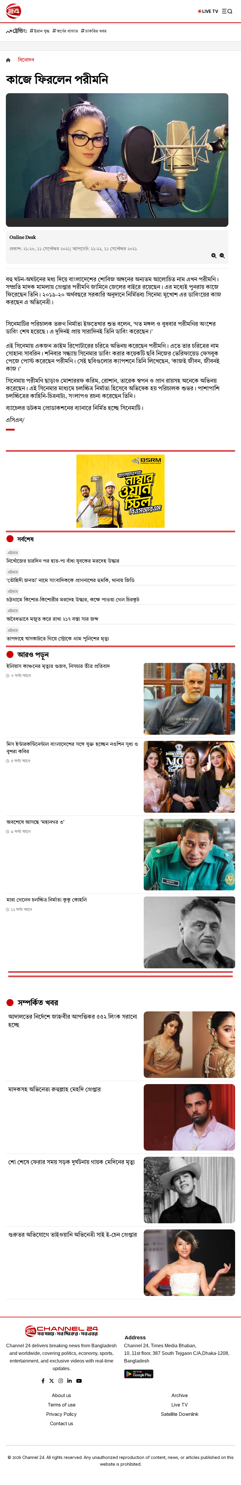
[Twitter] (51, 1381)
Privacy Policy (61, 1414)
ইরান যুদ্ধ (41, 31)
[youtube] (79, 1381)
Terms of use (62, 1405)
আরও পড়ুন (32, 655)
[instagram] (60, 1381)
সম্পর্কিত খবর (37, 1003)
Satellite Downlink (179, 1414)
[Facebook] (43, 1381)
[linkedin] (69, 1381)
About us (61, 1395)
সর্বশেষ (25, 540)
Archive (179, 1395)
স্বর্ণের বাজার (67, 31)
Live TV (179, 1405)
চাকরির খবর (95, 31)
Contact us (61, 1423)
